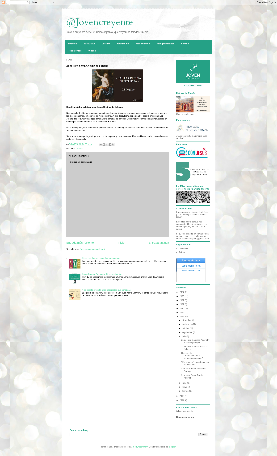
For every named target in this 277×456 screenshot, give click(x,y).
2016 (182, 396)
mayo (185, 387)
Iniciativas (89, 43)
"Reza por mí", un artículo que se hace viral (195, 363)
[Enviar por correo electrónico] (100, 144)
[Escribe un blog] (103, 144)
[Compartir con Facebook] (109, 144)
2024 (182, 292)
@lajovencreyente (184, 411)
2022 (182, 300)
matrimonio (123, 43)
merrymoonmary (140, 447)
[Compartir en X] (106, 144)
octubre (186, 328)
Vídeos (92, 50)
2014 (182, 400)
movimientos (143, 43)
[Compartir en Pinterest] (112, 144)
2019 (182, 312)
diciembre (187, 320)
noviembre (187, 324)
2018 (182, 316)
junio (184, 383)
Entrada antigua (159, 242)
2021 (182, 304)
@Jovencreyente (99, 22)
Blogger (172, 447)
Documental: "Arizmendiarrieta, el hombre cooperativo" (192, 355)
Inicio (121, 242)
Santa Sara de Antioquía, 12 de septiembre (102, 274)
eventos (72, 43)
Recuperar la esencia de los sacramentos (101, 258)
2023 (182, 296)
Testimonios (75, 50)
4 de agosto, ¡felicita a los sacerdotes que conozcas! (106, 290)
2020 (182, 308)
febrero (185, 391)
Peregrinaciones (165, 43)
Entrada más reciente (80, 242)
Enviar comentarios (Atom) (92, 249)
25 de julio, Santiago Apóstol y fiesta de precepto (195, 341)
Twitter (182, 252)
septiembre (187, 332)
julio (184, 336)
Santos (185, 43)
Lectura (106, 43)
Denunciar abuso (185, 417)
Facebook (183, 248)
